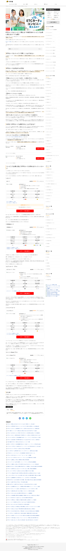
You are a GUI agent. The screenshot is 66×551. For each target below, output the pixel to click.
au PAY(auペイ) (49, 234)
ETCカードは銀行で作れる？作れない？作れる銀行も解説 (17, 482)
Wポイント (49, 15)
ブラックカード (49, 38)
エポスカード (49, 114)
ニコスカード (49, 143)
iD (47, 260)
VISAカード (49, 84)
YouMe (11, 409)
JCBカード (49, 81)
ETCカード (49, 44)
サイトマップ (36, 548)
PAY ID (48, 246)
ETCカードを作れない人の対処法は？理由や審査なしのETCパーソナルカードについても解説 (23, 506)
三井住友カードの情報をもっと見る (12, 247)
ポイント (35, 4)
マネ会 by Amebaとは (25, 546)
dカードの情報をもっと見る (11, 201)
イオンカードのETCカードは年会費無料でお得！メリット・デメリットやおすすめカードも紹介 (24, 437)
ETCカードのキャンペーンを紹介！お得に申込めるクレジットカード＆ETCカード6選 (22, 488)
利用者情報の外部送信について (28, 548)
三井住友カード (49, 78)
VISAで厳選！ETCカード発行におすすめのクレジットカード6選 (18, 441)
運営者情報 (31, 546)
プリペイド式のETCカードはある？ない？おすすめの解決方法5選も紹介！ (20, 497)
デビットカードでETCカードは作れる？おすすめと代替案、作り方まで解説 (20, 470)
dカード (48, 149)
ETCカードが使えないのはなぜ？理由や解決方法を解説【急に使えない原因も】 (21, 508)
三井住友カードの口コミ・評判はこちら (13, 248)
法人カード (49, 59)
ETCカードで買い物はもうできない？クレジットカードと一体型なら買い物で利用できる (22, 517)
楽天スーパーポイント (50, 172)
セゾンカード (49, 120)
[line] (30, 418)
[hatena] (27, 418)
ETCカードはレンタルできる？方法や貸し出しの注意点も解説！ (18, 504)
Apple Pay (48, 276)
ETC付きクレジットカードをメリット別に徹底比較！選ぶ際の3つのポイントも (21, 453)
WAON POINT (49, 169)
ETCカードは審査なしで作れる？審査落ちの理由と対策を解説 (18, 459)
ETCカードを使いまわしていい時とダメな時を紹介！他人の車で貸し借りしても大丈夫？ (22, 519)
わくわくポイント (50, 192)
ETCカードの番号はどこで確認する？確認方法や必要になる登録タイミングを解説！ (22, 499)
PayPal (48, 243)
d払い (48, 225)
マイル (56, 4)
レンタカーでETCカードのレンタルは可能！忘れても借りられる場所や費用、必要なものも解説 (24, 475)
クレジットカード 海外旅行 (51, 62)
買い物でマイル (56, 12)
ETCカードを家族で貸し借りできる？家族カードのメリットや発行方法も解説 (20, 490)
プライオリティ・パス (50, 41)
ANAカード (49, 99)
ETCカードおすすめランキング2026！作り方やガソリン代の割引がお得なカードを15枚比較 (23, 432)
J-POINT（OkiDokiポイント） (52, 183)
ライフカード (49, 125)
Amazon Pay (49, 240)
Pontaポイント (49, 195)
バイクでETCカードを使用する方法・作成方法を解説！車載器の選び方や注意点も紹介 (22, 513)
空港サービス (50, 17)
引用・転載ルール (31, 547)
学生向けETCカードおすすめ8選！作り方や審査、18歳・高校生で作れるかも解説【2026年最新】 (24, 479)
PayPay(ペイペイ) (50, 219)
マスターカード (49, 93)
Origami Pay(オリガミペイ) (51, 228)
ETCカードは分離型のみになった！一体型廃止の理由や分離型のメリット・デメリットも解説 (23, 486)
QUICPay (48, 268)
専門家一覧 (35, 546)
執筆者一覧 (39, 546)
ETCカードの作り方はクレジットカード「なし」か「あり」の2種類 (19, 455)
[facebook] (20, 418)
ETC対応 (49, 13)
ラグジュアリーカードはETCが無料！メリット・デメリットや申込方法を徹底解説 (21, 461)
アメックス (49, 87)
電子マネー (46, 4)
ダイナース (49, 90)
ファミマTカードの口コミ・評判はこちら (13, 334)
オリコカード (49, 111)
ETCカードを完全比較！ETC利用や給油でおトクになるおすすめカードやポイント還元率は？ (23, 439)
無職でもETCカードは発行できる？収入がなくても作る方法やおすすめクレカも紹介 (22, 484)
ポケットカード (49, 131)
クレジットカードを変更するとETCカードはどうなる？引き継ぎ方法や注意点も (21, 502)
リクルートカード (50, 128)
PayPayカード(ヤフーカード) (52, 108)
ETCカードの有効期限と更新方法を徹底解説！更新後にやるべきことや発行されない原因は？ (23, 495)
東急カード (49, 140)
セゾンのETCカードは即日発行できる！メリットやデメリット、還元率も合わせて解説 (22, 450)
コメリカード (49, 158)
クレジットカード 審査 (51, 53)
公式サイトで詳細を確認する (25, 210)
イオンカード (49, 105)
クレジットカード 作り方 (51, 47)
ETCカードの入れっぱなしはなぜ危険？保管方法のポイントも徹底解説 (19, 493)
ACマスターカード (50, 146)
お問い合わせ (40, 548)
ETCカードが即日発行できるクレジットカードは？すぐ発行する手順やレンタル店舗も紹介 (23, 426)
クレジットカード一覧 (12, 4)
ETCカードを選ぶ (8, 41)
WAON (48, 263)
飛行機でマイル (56, 15)
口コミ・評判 (25, 4)
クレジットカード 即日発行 (51, 56)
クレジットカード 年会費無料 (52, 29)
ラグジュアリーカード (50, 117)
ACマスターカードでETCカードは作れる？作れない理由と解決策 (18, 448)
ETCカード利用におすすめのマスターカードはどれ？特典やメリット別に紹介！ (21, 424)
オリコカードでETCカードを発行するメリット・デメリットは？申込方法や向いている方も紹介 (24, 446)
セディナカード (49, 137)
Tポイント (48, 201)
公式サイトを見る (40, 148)
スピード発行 (56, 13)
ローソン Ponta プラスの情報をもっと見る (13, 375)
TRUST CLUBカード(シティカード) (53, 155)
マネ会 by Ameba (11, 531)
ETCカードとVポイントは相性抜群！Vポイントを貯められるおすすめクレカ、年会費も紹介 (23, 428)
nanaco (48, 254)
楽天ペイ (48, 216)
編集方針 (42, 546)
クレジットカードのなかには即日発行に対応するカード (15, 136)
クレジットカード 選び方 (51, 50)
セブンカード (49, 152)
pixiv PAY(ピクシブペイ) (51, 237)
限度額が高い (56, 17)
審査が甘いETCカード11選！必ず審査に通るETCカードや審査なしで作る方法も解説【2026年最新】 (25, 466)
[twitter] (23, 418)
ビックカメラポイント (50, 180)
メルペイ (48, 231)
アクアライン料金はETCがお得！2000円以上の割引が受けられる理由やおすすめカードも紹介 (23, 473)
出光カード (49, 134)
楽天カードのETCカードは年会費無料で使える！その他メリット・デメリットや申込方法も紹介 (24, 444)
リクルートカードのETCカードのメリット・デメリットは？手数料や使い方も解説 (21, 457)
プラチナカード (49, 35)
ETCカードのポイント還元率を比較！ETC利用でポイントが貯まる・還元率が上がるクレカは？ (24, 435)
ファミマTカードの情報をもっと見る (13, 333)
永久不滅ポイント (50, 189)
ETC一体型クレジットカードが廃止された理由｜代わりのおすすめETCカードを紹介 (22, 430)
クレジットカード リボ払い (51, 65)
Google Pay (49, 279)
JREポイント (49, 186)
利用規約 (26, 547)
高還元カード (50, 12)
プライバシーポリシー (37, 547)
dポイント (48, 198)
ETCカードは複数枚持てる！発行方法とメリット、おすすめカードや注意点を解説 (21, 477)
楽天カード (49, 102)
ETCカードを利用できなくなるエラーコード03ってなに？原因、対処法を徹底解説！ (22, 468)
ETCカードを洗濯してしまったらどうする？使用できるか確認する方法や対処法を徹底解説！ (23, 515)
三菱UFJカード (49, 161)
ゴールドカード (49, 32)
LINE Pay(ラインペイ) (50, 222)
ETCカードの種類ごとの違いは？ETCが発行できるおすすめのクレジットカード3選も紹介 (23, 464)
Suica (48, 257)
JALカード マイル (50, 209)
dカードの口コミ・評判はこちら (12, 202)
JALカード (48, 96)
